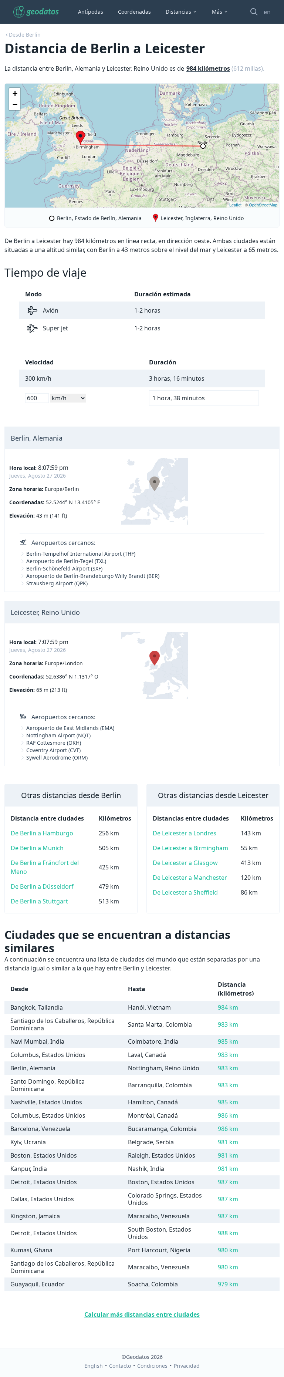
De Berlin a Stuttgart (39, 901)
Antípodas (90, 11)
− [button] (15, 104)
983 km (228, 1024)
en (267, 12)
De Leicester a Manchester (190, 877)
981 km (228, 1142)
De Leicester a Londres (184, 833)
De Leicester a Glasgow (185, 863)
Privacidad (187, 1365)
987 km (228, 1182)
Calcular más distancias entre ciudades (142, 1314)
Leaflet (235, 205)
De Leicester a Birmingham (190, 848)
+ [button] (15, 93)
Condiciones (152, 1365)
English (93, 1365)
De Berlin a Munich (37, 848)
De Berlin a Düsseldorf (42, 886)
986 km (228, 1115)
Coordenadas (134, 11)
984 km (228, 1007)
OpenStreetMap (263, 205)
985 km (228, 1041)
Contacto (120, 1365)
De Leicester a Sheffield (185, 892)
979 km (228, 1284)
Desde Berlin (25, 34)
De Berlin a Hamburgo (42, 833)
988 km (228, 1233)
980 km (228, 1250)
